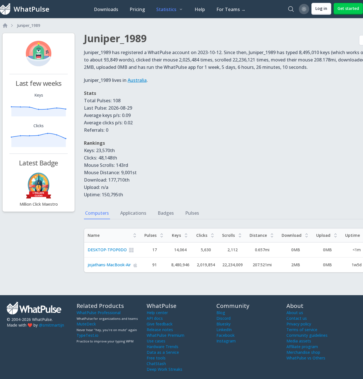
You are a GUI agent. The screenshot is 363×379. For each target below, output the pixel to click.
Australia (137, 80)
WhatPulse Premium (165, 335)
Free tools (156, 358)
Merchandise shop (303, 352)
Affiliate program (302, 346)
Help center (157, 312)
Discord (223, 318)
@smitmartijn (51, 325)
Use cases (156, 341)
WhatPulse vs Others (305, 358)
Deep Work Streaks (164, 369)
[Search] (291, 9)
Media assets (298, 341)
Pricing (137, 9)
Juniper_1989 (28, 25)
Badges (166, 213)
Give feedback (159, 324)
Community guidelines (307, 335)
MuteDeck (86, 324)
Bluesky (223, 324)
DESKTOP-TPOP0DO (107, 249)
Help (200, 9)
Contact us (296, 318)
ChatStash (156, 363)
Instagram (226, 341)
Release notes (160, 329)
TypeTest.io (87, 335)
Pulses (192, 213)
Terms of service (301, 329)
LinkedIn (224, 329)
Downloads (106, 9)
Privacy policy (298, 324)
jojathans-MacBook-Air (109, 264)
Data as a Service (163, 352)
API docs (155, 318)
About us (294, 312)
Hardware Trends (162, 346)
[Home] (5, 25)
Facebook (225, 335)
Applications (133, 213)
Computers (97, 213)
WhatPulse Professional (99, 312)
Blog (220, 312)
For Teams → (231, 9)
